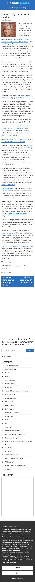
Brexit (7, 373)
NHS (6, 423)
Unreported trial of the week (14, 458)
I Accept (17, 567)
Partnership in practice (12, 431)
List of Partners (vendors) (9, 562)
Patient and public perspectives (15, 434)
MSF (6, 420)
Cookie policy (17, 550)
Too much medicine (11, 455)
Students (8, 451)
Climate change (10, 384)
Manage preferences (17, 578)
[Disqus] (17, 312)
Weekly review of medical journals (16, 466)
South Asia (8, 447)
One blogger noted (7, 188)
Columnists (9, 387)
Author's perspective (11, 366)
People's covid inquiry (12, 438)
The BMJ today (7, 272)
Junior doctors (9, 409)
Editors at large (10, 394)
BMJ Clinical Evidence (12, 369)
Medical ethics (9, 416)
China (7, 376)
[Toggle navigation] (3, 3)
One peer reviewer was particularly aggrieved (15, 246)
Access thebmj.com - (14, 8)
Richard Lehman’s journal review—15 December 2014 (26, 280)
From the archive (10, 398)
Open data (8, 427)
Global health (9, 402)
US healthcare (9, 462)
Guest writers (9, 405)
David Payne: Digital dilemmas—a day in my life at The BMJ (9, 281)
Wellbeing (8, 469)
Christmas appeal (10, 380)
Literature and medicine (12, 413)
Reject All (17, 573)
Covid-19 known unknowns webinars (17, 391)
